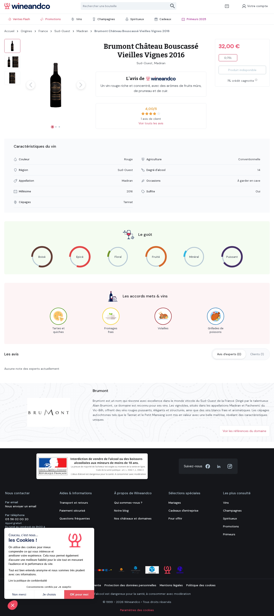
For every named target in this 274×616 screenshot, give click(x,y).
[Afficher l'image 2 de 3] (56, 127)
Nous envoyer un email (20, 506)
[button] (12, 605)
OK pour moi (79, 594)
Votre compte (257, 6)
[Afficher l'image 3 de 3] (59, 127)
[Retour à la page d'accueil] (27, 6)
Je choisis (49, 594)
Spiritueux (230, 518)
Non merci (19, 594)
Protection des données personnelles (130, 585)
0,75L (230, 58)
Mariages (174, 503)
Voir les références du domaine (244, 431)
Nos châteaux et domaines (133, 518)
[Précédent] (30, 85)
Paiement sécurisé (72, 510)
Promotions (231, 526)
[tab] (229, 354)
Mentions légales (171, 585)
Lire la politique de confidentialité (28, 580)
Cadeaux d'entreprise (183, 510)
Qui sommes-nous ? (128, 503)
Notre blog (121, 510)
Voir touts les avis (150, 123)
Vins (226, 503)
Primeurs (229, 534)
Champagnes (232, 510)
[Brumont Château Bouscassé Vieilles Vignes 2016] (56, 85)
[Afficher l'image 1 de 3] (52, 127)
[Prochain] (81, 85)
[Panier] (227, 6)
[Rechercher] (172, 6)
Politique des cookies (201, 585)
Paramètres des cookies (137, 610)
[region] (45, 85)
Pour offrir (175, 518)
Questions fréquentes (75, 518)
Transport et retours (74, 503)
